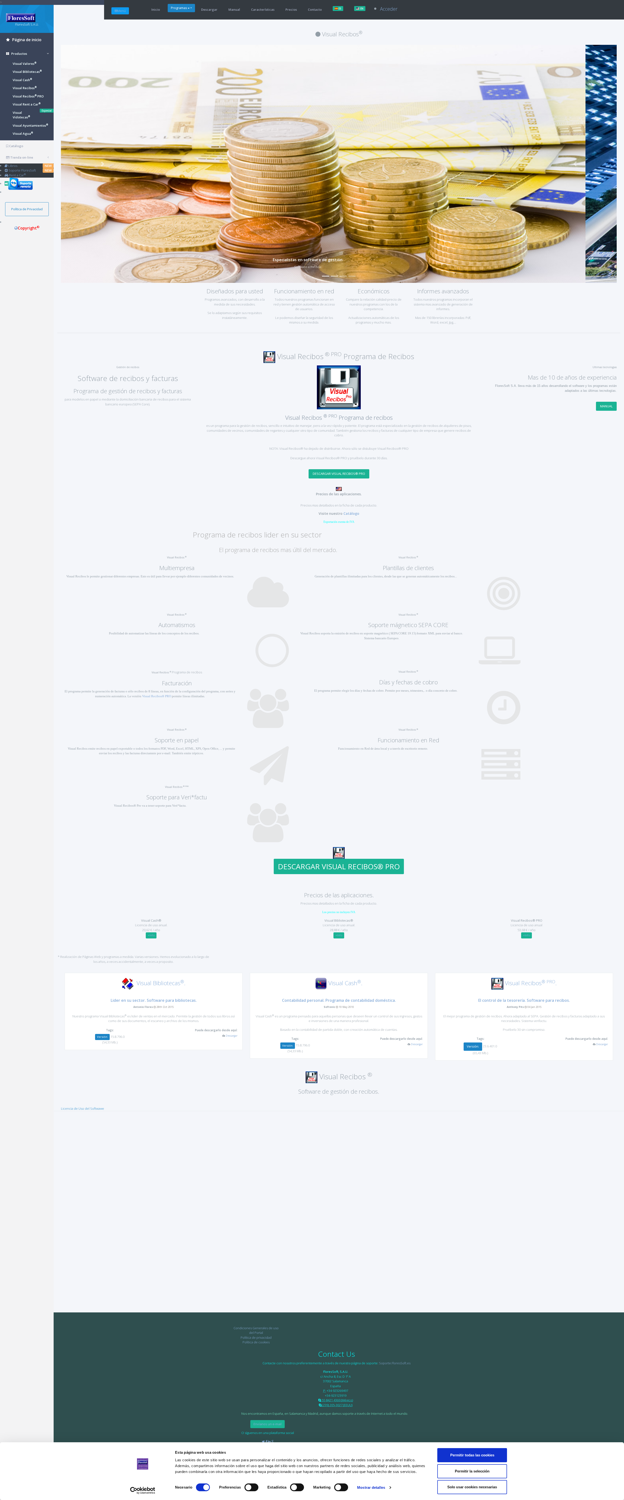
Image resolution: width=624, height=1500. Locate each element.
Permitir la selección (472, 1471)
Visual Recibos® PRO (156, 696)
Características (262, 9)
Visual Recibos (25, 88)
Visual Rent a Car (26, 104)
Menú (121, 11)
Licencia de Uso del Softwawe (82, 1108)
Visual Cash (22, 79)
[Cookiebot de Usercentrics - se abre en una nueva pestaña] (142, 1490)
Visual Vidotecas (21, 115)
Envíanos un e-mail (268, 1424)
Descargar (209, 9)
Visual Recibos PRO (28, 96)
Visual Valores (24, 63)
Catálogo (351, 513)
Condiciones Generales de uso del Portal (256, 1330)
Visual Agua (23, 133)
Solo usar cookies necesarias (472, 1487)
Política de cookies (256, 1342)
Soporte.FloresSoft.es (394, 1363)
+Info (151, 935)
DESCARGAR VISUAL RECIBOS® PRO (339, 473)
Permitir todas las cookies (472, 1455)
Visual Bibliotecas (27, 71)
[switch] (251, 1487)
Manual (234, 9)
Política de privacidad (256, 1337)
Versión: (102, 1037)
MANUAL (606, 406)
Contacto (315, 9)
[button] (102, 164)
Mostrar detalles (371, 1487)
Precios (291, 9)
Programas (179, 8)
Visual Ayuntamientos (30, 125)
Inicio (155, 9)
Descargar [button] (231, 1035)
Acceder (389, 9)
